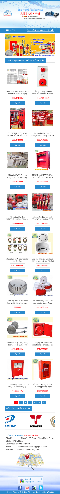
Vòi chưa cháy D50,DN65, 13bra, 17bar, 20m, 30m (17, 344)
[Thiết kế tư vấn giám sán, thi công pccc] (30, 54)
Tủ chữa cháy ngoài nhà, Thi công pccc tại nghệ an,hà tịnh (42, 386)
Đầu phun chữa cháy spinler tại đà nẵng (17, 260)
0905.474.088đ (17, 98)
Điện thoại (10, 444)
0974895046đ (42, 349)
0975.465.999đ (43, 224)
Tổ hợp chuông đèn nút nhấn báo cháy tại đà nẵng (42, 92)
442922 (39, 482)
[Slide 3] (36, 54)
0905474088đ (17, 140)
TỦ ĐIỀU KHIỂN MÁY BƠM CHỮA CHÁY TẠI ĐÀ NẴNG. (17, 135)
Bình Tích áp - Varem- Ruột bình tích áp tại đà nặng (17, 92)
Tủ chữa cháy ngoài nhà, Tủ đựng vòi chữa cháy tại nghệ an (17, 386)
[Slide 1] (25, 54)
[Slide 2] (39, 54)
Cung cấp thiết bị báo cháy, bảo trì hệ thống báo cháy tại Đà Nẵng (17, 303)
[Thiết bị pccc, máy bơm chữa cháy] (33, 54)
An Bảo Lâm (31, 435)
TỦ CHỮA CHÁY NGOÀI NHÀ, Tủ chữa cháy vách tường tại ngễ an (42, 177)
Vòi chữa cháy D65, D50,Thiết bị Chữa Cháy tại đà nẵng (17, 219)
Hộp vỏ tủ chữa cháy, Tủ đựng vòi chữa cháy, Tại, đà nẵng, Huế (43, 135)
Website (9, 449)
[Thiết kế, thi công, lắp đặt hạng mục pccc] (27, 54)
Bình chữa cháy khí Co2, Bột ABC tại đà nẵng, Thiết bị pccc (42, 219)
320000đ (17, 307)
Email (8, 446)
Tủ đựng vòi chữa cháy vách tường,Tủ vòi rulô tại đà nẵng (42, 345)
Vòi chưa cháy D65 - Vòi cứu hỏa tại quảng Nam (43, 302)
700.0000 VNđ (17, 391)
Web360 (50, 492)
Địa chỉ (9, 438)
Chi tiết (17, 103)
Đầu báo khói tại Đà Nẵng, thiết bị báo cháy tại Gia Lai (43, 260)
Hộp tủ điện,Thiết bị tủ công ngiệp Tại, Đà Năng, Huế (17, 177)
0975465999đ (17, 182)
